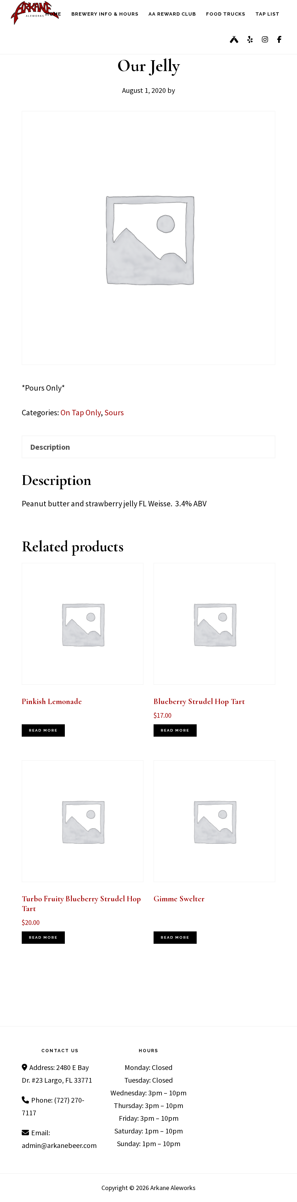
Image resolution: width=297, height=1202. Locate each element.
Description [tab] (50, 447)
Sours (114, 412)
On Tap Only (80, 412)
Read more (43, 730)
